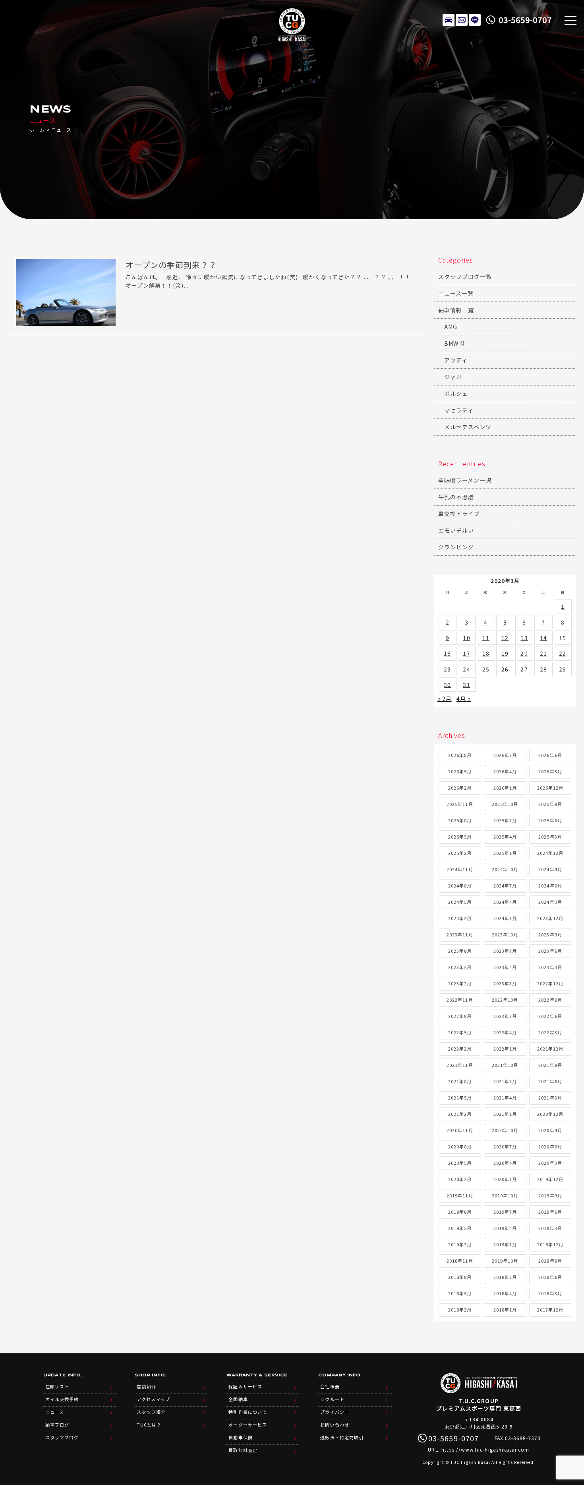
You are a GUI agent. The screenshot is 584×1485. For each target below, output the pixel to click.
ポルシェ (456, 393)
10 (466, 638)
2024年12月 (550, 853)
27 (524, 669)
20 (524, 653)
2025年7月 (505, 820)
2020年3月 (550, 1163)
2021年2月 (460, 1114)
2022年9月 (550, 999)
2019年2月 (460, 1244)
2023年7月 (505, 951)
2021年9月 (550, 1065)
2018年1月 (505, 1309)
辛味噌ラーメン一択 (464, 480)
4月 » (463, 699)
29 (562, 669)
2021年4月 (505, 1097)
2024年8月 (460, 885)
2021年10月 (505, 1065)
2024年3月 (550, 902)
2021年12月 (550, 1048)
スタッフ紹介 (151, 1412)
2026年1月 (505, 787)
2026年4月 (505, 771)
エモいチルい (456, 530)
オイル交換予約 (62, 1399)
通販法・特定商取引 (341, 1437)
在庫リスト (448, 20)
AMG (450, 327)
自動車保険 (240, 1437)
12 (505, 638)
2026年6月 (550, 755)
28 (543, 669)
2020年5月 (460, 1163)
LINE (475, 20)
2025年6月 (550, 820)
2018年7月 (505, 1277)
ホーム (37, 129)
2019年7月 (505, 1212)
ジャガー (456, 377)
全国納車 (238, 1399)
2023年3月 (550, 967)
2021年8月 (460, 1081)
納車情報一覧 (456, 310)
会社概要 (329, 1386)
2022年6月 (550, 1016)
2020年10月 (505, 1130)
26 (505, 669)
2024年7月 (505, 885)
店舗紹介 (146, 1386)
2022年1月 (505, 1048)
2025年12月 (550, 787)
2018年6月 (550, 1277)
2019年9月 (550, 1195)
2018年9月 (550, 1260)
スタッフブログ (62, 1437)
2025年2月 (460, 853)
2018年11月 (460, 1260)
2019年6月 (550, 1212)
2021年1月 (505, 1114)
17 (466, 653)
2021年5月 (460, 1097)
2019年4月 (505, 1228)
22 (562, 653)
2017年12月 (550, 1309)
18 (485, 653)
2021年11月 (460, 1065)
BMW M (454, 343)
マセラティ (459, 410)
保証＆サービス (245, 1386)
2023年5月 (460, 967)
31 (466, 685)
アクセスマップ (153, 1399)
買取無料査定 (242, 1450)
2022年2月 (460, 1048)
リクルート (332, 1399)
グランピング (456, 547)
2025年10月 (505, 804)
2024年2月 (460, 918)
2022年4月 (505, 1032)
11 (485, 638)
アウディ (456, 360)
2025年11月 (460, 804)
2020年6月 (550, 1146)
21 (543, 653)
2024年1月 (505, 918)
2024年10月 (505, 869)
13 (524, 638)
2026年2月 (460, 787)
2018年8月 (460, 1277)
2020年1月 (505, 1179)
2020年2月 (460, 1179)
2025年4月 (505, 836)
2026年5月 (460, 771)
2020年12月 (550, 1114)
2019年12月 (550, 1179)
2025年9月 (550, 804)
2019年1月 (505, 1244)
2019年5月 (460, 1228)
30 (447, 685)
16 (447, 653)
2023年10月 (505, 934)
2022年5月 (460, 1032)
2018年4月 (505, 1293)
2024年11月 (460, 869)
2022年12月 (550, 983)
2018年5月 (460, 1293)
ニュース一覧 (456, 293)
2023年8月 (460, 951)
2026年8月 (460, 755)
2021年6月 (550, 1081)
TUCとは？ (149, 1424)
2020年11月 (460, 1130)
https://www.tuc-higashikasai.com (485, 1449)
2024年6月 (550, 885)
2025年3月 (550, 836)
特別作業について (247, 1412)
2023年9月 (550, 934)
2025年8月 (460, 820)
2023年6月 (550, 951)
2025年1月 (505, 853)
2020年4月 (505, 1163)
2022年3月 (550, 1032)
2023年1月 (505, 983)
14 (543, 638)
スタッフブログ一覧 (465, 276)
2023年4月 (505, 967)
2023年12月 (550, 918)
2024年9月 (550, 869)
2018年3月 (550, 1293)
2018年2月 (460, 1309)
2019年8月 (460, 1212)
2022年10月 (505, 999)
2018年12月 (550, 1244)
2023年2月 (460, 983)
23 (447, 669)
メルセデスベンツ (467, 427)
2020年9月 (550, 1130)
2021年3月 (550, 1097)
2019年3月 (550, 1228)
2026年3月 (550, 771)
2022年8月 (460, 1016)
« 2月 (444, 699)
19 (505, 653)
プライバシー (334, 1412)
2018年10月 (505, 1260)
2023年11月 (460, 934)
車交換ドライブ (459, 514)
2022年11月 (460, 999)
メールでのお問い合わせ (462, 20)
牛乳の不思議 (456, 497)
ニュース (54, 1412)
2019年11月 (460, 1195)
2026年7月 (505, 755)
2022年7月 (505, 1016)
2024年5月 (460, 902)
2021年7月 (505, 1081)
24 (466, 669)
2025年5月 (460, 836)
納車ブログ (57, 1424)
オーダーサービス (247, 1424)
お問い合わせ (334, 1424)
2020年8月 (460, 1146)
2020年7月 (505, 1146)
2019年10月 (505, 1195)
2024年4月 (505, 902)
